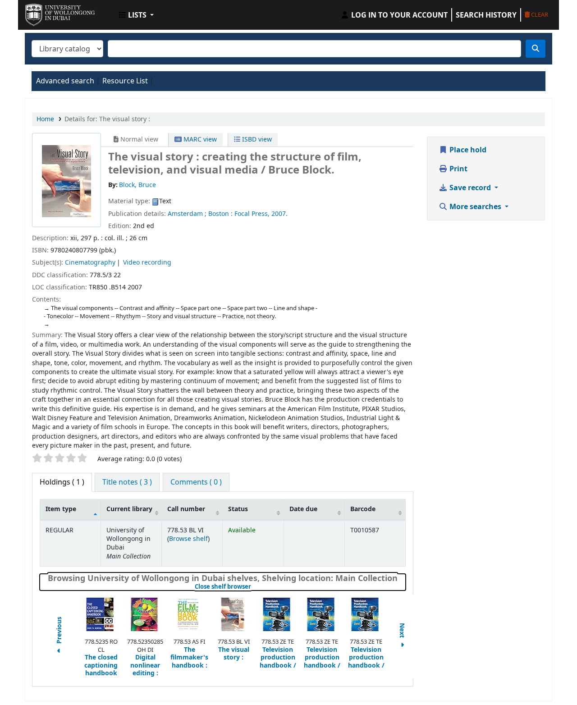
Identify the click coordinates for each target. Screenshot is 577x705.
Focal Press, (252, 214)
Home (45, 119)
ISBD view (256, 139)
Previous (59, 631)
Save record (470, 188)
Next (402, 631)
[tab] (127, 482)
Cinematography (90, 262)
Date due (303, 509)
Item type (61, 509)
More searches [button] (475, 206)
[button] (136, 15)
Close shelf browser (253, 587)
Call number (186, 509)
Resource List (125, 81)
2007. (279, 214)
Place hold (467, 150)
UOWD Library (47, 13)
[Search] (535, 49)
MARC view (199, 139)
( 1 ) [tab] (62, 482)
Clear (539, 14)
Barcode (363, 509)
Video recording (147, 262)
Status (238, 509)
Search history (486, 15)
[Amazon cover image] (66, 181)
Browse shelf (188, 539)
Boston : (220, 214)
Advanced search (65, 81)
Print (457, 169)
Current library (129, 509)
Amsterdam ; (187, 214)
